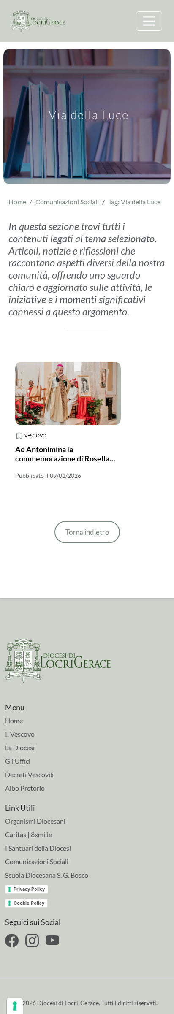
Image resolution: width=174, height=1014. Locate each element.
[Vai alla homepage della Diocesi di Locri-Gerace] (38, 20)
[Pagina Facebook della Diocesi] (12, 940)
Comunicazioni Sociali (67, 202)
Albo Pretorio (25, 788)
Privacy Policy (29, 889)
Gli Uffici (17, 761)
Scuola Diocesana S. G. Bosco (46, 875)
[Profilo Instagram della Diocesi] (32, 940)
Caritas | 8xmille (28, 834)
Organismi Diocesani (35, 821)
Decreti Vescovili (29, 774)
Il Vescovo (20, 734)
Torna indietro (87, 532)
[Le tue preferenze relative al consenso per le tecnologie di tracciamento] (15, 1006)
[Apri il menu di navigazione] (149, 21)
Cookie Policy (29, 903)
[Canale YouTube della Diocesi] (52, 940)
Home (17, 202)
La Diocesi (20, 747)
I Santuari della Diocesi (38, 848)
